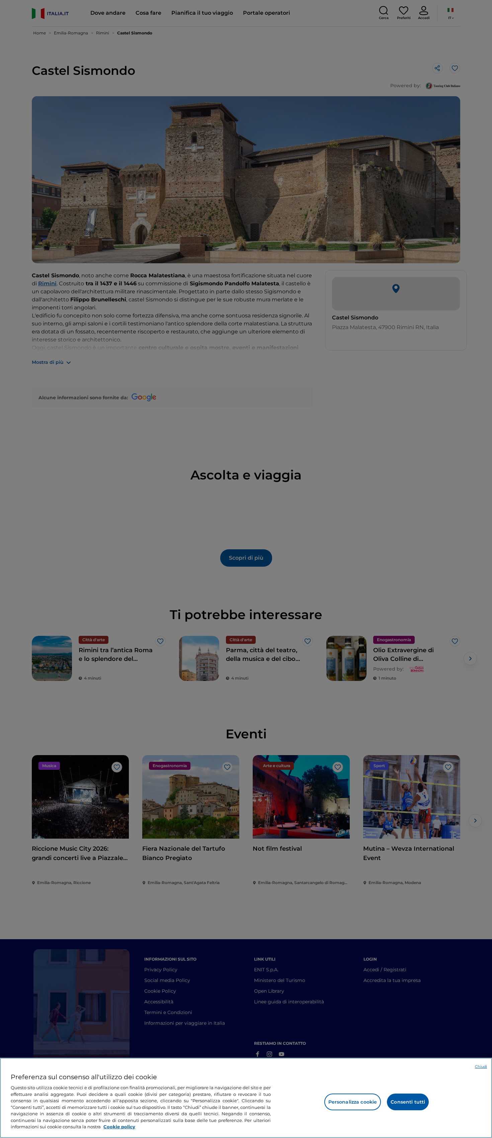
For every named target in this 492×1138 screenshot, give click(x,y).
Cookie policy (119, 1126)
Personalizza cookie (352, 1102)
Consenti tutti (408, 1102)
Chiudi (481, 1066)
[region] (246, 1098)
